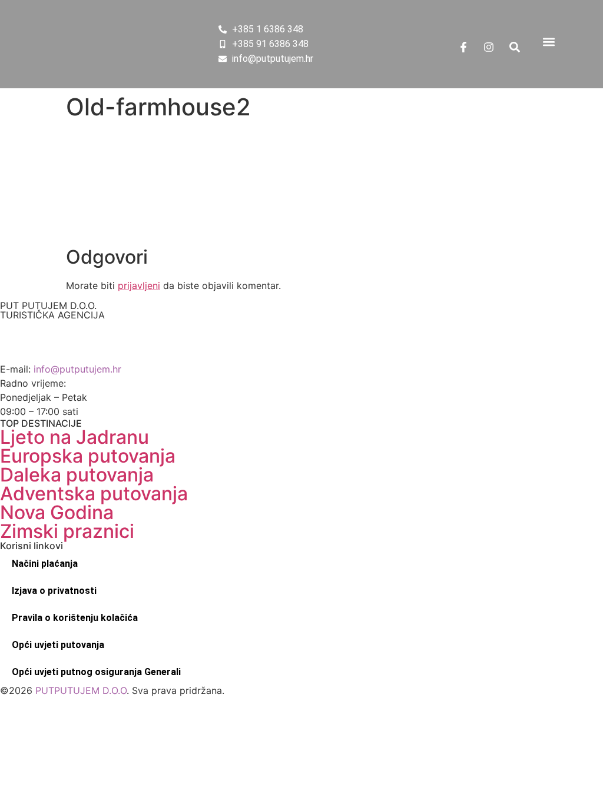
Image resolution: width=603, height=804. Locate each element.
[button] (549, 42)
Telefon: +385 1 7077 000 (57, 341)
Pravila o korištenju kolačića (75, 617)
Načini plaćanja (45, 563)
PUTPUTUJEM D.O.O (79, 690)
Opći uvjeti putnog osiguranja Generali (96, 671)
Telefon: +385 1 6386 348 (58, 327)
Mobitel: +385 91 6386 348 (61, 355)
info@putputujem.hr (77, 369)
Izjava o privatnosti (54, 590)
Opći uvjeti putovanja (58, 644)
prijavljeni (139, 285)
